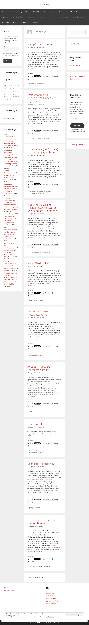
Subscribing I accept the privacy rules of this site (10, 55)
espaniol (31, 83)
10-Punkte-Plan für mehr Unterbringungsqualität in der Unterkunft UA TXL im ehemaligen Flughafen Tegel (11, 250)
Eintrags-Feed (51, 598)
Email (5, 46)
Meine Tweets (75, 65)
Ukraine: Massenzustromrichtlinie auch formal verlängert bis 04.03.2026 (11, 175)
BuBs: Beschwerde (75, 12)
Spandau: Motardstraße (41, 463)
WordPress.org (51, 604)
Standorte (37, 507)
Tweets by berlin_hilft (77, 145)
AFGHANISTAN (41, 17)
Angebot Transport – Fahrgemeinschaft (39, 368)
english (31, 300)
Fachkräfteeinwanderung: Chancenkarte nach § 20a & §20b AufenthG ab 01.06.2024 (10, 234)
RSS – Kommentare (9, 591)
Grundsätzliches (18, 17)
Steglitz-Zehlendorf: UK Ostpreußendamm (41, 521)
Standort (61, 12)
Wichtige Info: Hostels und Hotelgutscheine (42, 313)
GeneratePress (54, 622)
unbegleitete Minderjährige (44, 138)
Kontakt (35, 22)
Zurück (30, 577)
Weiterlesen (31, 69)
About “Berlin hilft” (38, 263)
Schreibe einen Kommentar (36, 193)
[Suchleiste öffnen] (86, 22)
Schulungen (24, 22)
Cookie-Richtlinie (50, 617)
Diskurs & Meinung (16, 12)
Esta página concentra (40, 44)
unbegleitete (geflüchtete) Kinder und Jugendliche (42, 150)
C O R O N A (36, 12)
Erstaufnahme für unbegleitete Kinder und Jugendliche (41, 98)
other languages (39, 83)
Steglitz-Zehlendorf (44, 566)
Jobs (26, 12)
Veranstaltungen (49, 12)
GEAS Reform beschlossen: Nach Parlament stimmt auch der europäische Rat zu (10, 265)
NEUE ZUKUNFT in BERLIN (10, 22)
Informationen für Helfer (43, 354)
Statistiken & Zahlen (79, 17)
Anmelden (49, 596)
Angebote (5, 17)
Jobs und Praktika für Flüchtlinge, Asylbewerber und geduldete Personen (42, 208)
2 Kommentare (33, 413)
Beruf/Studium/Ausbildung (42, 252)
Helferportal (32, 138)
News (3, 12)
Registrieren (50, 593)
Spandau (31, 507)
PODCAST (53, 17)
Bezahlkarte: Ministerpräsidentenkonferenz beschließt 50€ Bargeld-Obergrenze (10, 188)
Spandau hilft (35, 424)
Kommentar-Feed (52, 601)
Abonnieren (77, 125)
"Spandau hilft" (33, 451)
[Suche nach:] (78, 32)
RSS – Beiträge (8, 588)
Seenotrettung (63, 17)
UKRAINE (31, 17)
